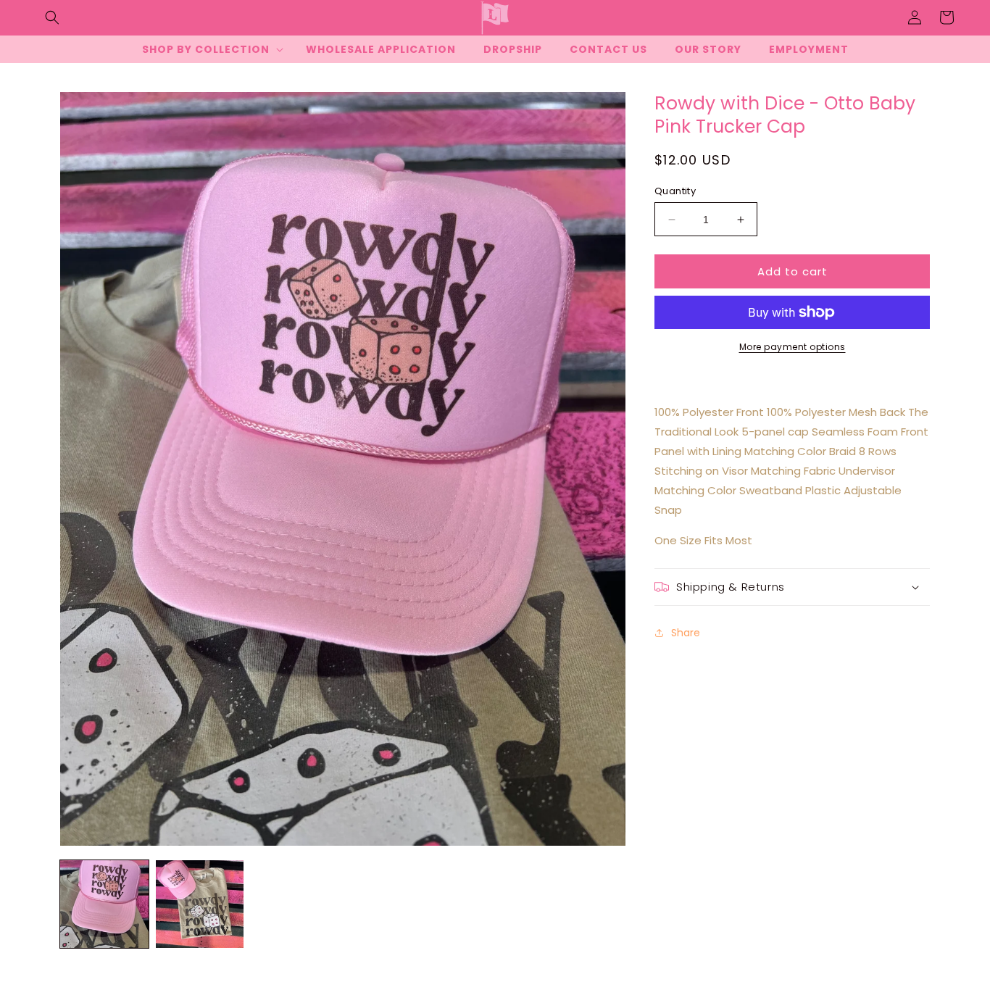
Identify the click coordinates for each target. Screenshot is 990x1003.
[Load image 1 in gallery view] (104, 904)
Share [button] (685, 632)
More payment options (792, 347)
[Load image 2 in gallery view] (200, 904)
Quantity (675, 191)
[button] (52, 17)
